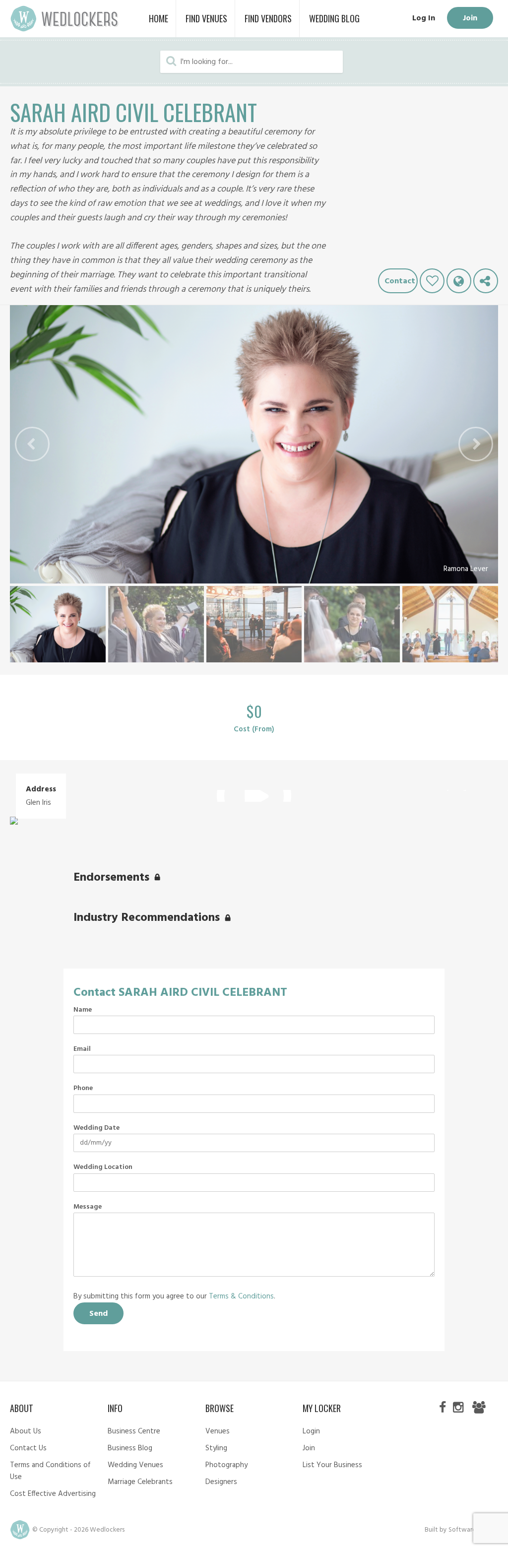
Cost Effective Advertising (53, 1494)
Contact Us (28, 1448)
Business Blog (130, 1448)
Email (82, 1049)
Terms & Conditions (241, 1296)
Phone (83, 1088)
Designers (221, 1482)
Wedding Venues (135, 1465)
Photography (226, 1465)
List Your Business (332, 1465)
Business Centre (134, 1431)
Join (470, 18)
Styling (216, 1448)
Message (87, 1207)
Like (432, 280)
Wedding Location (102, 1167)
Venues (217, 1431)
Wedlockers (64, 18)
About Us (25, 1431)
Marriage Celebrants (140, 1482)
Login (311, 1431)
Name (82, 1010)
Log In (423, 18)
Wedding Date (96, 1128)
